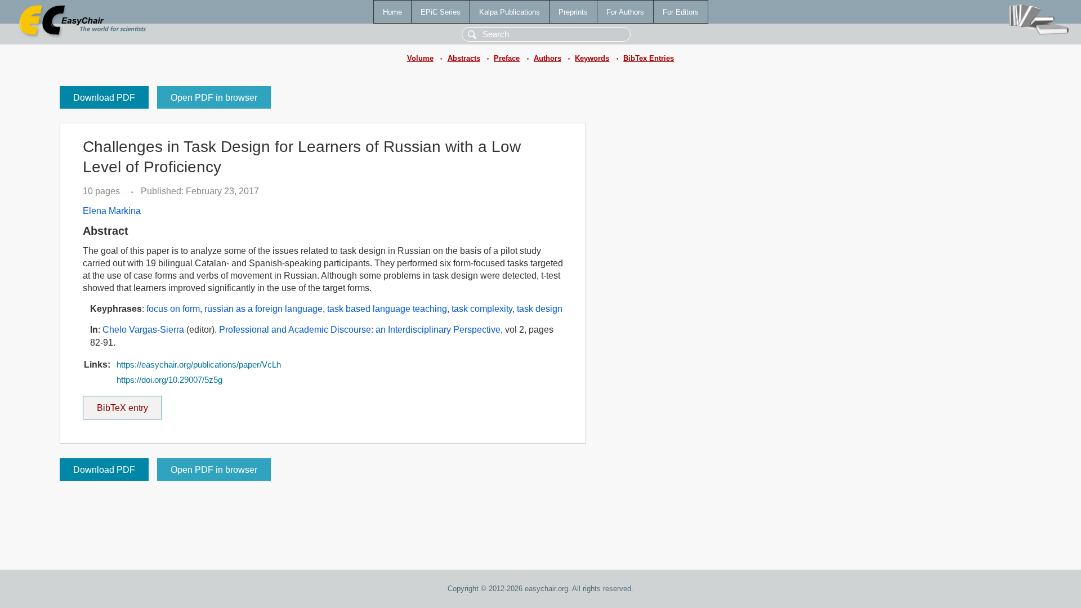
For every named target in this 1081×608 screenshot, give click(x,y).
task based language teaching (387, 309)
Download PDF (104, 97)
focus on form (173, 309)
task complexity (482, 309)
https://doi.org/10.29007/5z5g (169, 380)
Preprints (573, 12)
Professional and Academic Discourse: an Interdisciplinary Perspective (360, 329)
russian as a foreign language (263, 309)
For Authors (625, 12)
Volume (420, 58)
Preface (507, 58)
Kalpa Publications (509, 12)
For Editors (681, 12)
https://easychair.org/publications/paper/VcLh (199, 364)
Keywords (592, 58)
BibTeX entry (129, 404)
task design (539, 309)
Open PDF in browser (214, 97)
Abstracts (464, 58)
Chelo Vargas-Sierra (143, 329)
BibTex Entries (648, 58)
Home (392, 12)
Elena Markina (112, 211)
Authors (547, 58)
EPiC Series (441, 12)
